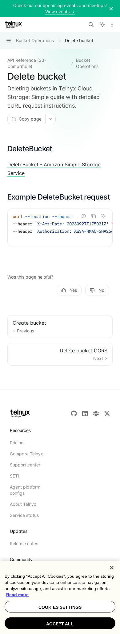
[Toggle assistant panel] (102, 24)
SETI (14, 475)
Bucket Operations (87, 63)
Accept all (60, 623)
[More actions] (112, 24)
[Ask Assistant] (103, 216)
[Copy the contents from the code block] (94, 216)
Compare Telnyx (26, 453)
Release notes (24, 543)
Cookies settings (60, 607)
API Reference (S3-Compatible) (26, 63)
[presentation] (60, 227)
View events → (60, 11)
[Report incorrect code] (84, 216)
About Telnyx (23, 504)
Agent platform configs (25, 490)
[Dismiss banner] (111, 9)
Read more (17, 594)
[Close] (111, 567)
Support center (25, 464)
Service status (24, 515)
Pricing (17, 442)
